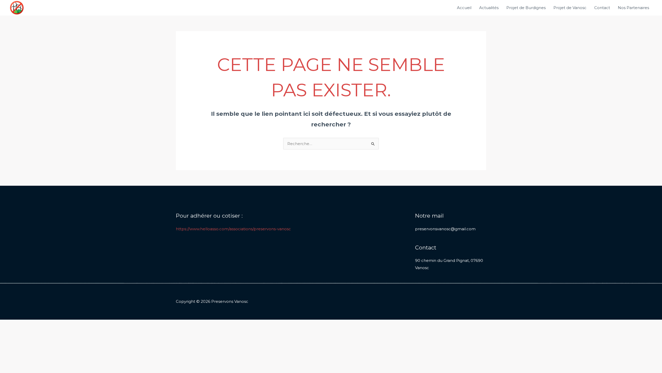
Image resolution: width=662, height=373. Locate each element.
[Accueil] (17, 7)
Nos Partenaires (633, 7)
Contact (602, 7)
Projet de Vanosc (569, 7)
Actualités (489, 7)
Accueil (464, 7)
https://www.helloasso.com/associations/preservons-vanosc (233, 228)
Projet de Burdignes (526, 7)
